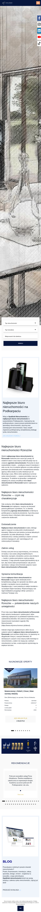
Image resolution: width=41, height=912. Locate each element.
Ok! (20, 908)
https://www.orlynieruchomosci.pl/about (15, 625)
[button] (13, 730)
